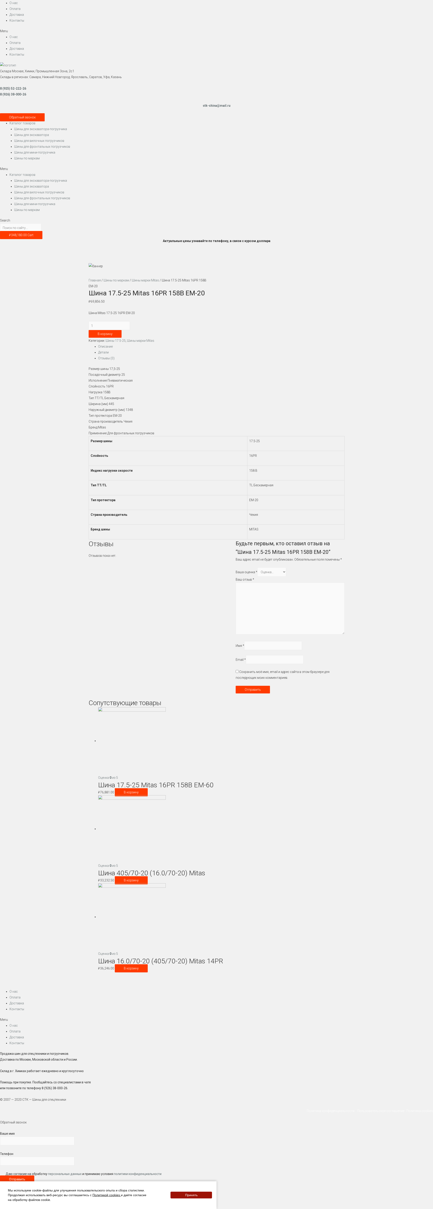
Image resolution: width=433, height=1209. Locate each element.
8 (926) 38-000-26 (13, 94)
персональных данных (65, 1174)
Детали (103, 352)
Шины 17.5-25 (116, 340)
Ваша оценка (246, 572)
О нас (13, 3)
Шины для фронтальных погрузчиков (42, 146)
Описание (105, 346)
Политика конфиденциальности (332, 1111)
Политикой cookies (106, 1195)
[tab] (221, 346)
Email (241, 659)
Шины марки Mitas (145, 280)
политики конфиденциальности (137, 1174)
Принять (191, 1195)
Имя (240, 646)
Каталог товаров (22, 123)
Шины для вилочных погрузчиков (39, 141)
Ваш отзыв (245, 579)
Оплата (15, 9)
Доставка (16, 14)
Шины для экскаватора (31, 135)
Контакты (16, 20)
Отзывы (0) (106, 358)
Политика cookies (419, 1111)
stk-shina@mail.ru (216, 105)
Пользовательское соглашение (381, 1111)
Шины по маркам (27, 158)
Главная (95, 280)
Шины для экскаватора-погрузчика (40, 129)
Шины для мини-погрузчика (34, 152)
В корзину (105, 334)
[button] (216, 31)
